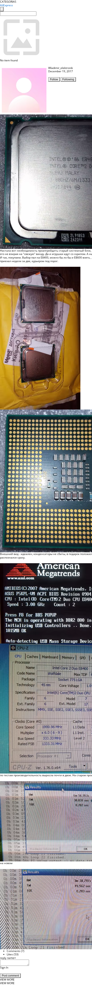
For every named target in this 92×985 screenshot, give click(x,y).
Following (68, 79)
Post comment (10, 975)
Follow (54, 79)
